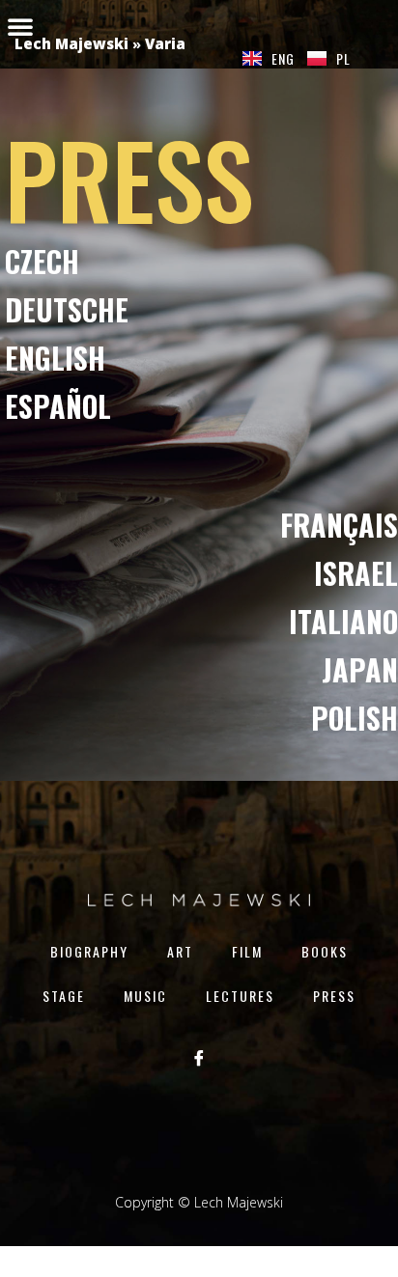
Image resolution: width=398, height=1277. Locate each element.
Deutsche (66, 309)
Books (324, 951)
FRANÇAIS (339, 524)
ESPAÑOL (58, 406)
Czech (42, 261)
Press (334, 996)
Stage (64, 996)
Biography (89, 951)
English (55, 357)
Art (180, 951)
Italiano (343, 621)
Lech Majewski (71, 43)
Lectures (240, 996)
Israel (356, 573)
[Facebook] (199, 1056)
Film (247, 951)
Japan (360, 669)
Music (145, 996)
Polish (354, 717)
